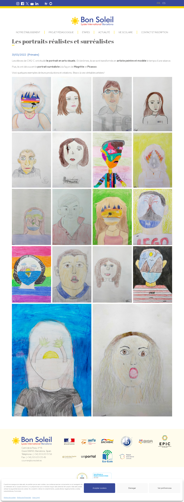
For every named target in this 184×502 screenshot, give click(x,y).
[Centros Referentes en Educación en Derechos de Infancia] (102, 478)
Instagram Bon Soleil (17, 3)
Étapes (86, 32)
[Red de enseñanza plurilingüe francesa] (126, 457)
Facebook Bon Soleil (22, 3)
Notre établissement (28, 32)
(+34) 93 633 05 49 (36, 457)
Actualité (104, 32)
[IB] (126, 446)
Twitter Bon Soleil (27, 3)
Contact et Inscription (154, 32)
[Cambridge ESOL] (69, 456)
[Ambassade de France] (69, 443)
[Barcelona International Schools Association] (145, 442)
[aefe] (88, 443)
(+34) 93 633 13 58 (42, 454)
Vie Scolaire (125, 32)
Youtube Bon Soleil (32, 3)
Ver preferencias (164, 488)
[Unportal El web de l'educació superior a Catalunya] (88, 456)
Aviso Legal (36, 498)
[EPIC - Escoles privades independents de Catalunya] (164, 447)
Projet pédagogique (61, 32)
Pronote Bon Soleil (45, 3)
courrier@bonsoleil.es (32, 460)
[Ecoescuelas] (107, 461)
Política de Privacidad (24, 498)
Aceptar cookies (99, 488)
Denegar (132, 488)
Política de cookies (10, 498)
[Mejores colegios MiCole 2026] (82, 478)
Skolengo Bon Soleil (50, 3)
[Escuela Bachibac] (107, 442)
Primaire (33, 54)
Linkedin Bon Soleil (36, 3)
